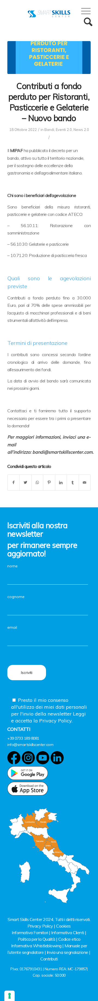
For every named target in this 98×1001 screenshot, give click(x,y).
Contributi (49, 959)
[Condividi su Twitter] (25, 482)
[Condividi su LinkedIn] (61, 482)
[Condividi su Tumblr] (72, 482)
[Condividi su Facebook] (13, 482)
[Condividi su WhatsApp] (37, 482)
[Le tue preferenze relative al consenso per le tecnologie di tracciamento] (9, 996)
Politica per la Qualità (36, 939)
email (12, 627)
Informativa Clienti (67, 932)
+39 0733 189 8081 (23, 738)
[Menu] (83, 11)
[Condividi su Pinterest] (49, 482)
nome (12, 566)
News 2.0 (81, 129)
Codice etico (69, 939)
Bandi (49, 129)
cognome (15, 596)
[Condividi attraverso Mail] (84, 482)
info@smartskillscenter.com (30, 744)
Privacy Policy (40, 926)
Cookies (63, 926)
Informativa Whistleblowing (36, 945)
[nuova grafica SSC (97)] (49, 57)
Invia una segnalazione (67, 952)
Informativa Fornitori (30, 932)
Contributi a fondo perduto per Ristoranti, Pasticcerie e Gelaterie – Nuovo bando (49, 102)
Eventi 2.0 (64, 129)
